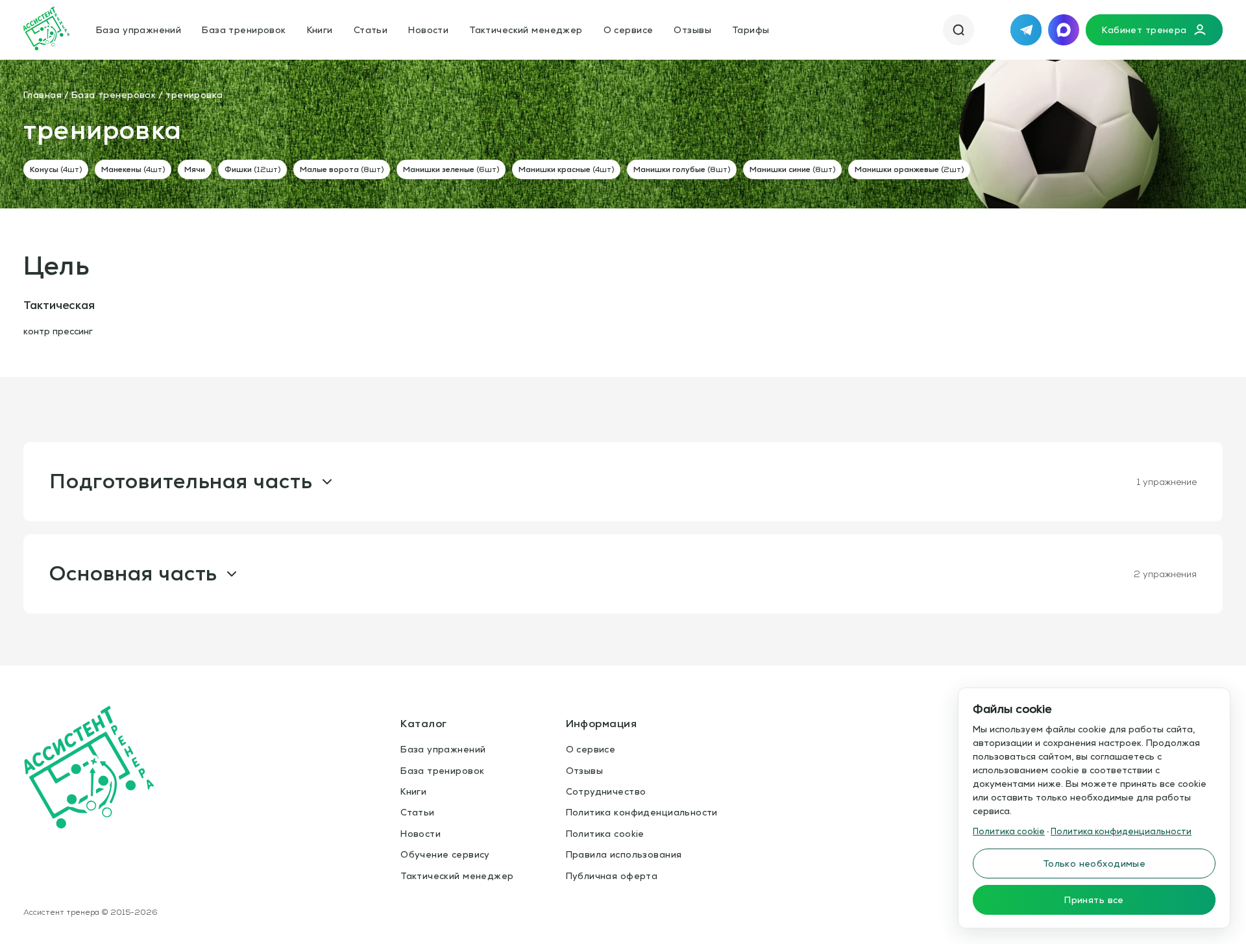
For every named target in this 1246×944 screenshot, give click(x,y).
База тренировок (244, 30)
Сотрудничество (606, 791)
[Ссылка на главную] (46, 29)
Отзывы (692, 30)
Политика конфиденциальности (642, 812)
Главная (42, 95)
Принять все (1094, 900)
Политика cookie (605, 833)
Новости (428, 30)
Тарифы (751, 30)
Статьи (371, 30)
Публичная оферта (612, 876)
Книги (320, 30)
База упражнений (138, 30)
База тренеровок (113, 95)
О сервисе (629, 30)
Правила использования (624, 854)
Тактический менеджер (525, 30)
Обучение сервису (445, 854)
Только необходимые (1094, 863)
